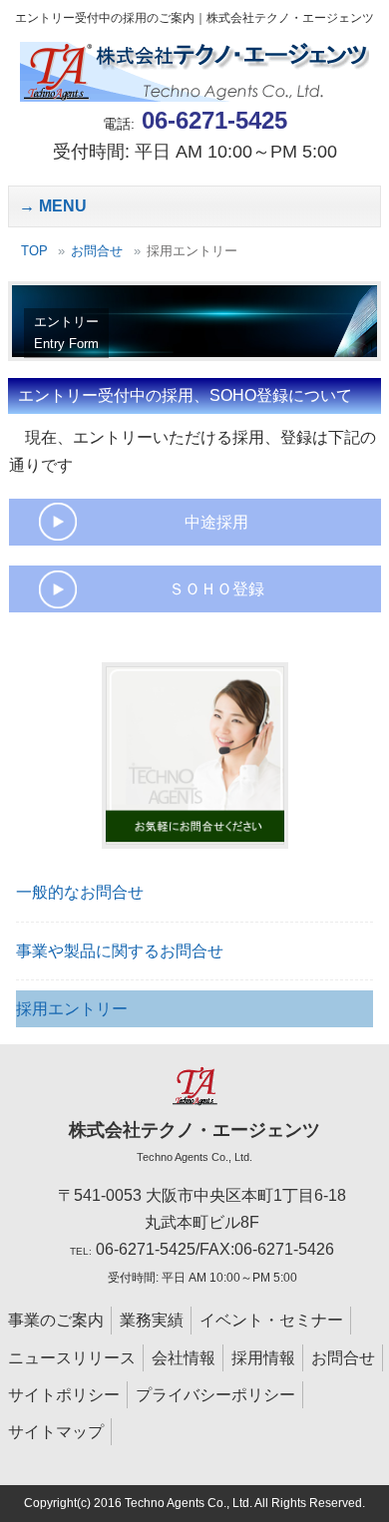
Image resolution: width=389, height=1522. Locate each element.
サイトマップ (56, 1431)
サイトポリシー (64, 1394)
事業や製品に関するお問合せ (119, 951)
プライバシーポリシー (215, 1394)
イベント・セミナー (271, 1320)
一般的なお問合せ (80, 892)
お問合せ (97, 250)
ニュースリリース (72, 1357)
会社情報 (183, 1357)
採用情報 (263, 1357)
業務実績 (152, 1320)
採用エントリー (72, 1008)
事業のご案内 (56, 1320)
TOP (34, 250)
